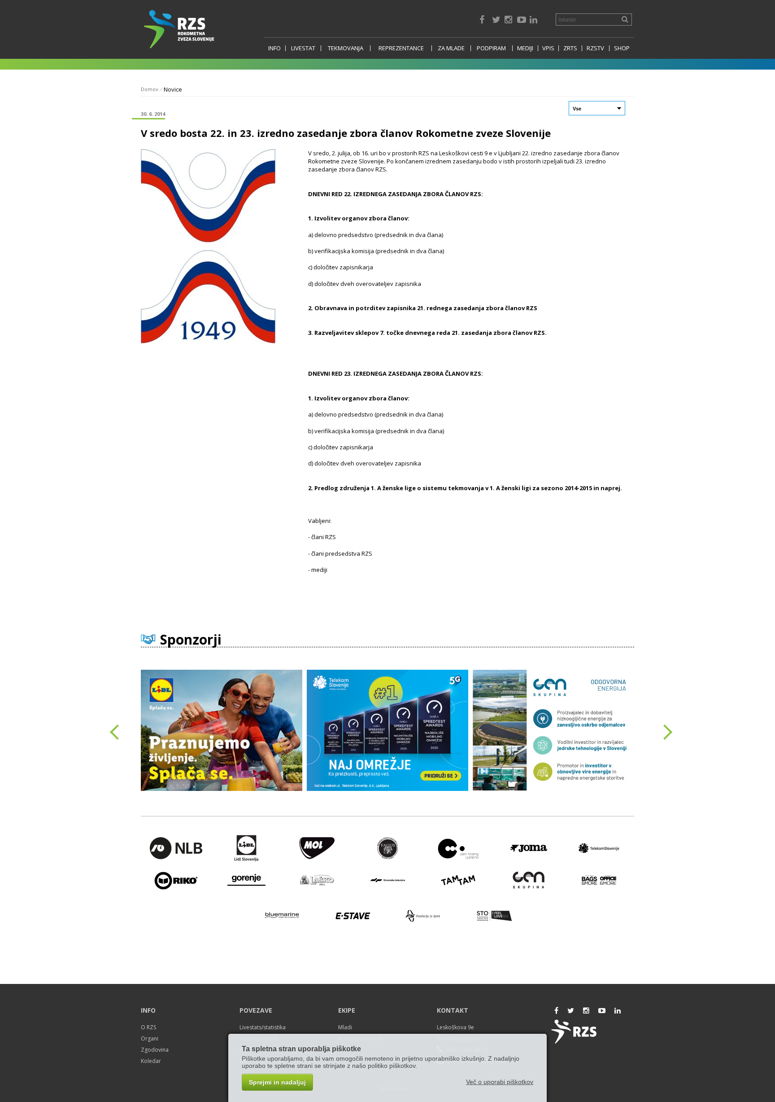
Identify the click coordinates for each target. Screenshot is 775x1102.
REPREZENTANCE (401, 48)
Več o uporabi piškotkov (499, 1081)
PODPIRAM (491, 48)
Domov (149, 89)
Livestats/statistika (262, 1027)
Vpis (548, 48)
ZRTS (570, 48)
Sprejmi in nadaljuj (277, 1082)
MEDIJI (525, 48)
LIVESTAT (303, 48)
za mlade (451, 48)
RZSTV (595, 48)
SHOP (622, 48)
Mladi (345, 1027)
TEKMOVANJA (345, 48)
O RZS (148, 1027)
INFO (274, 48)
